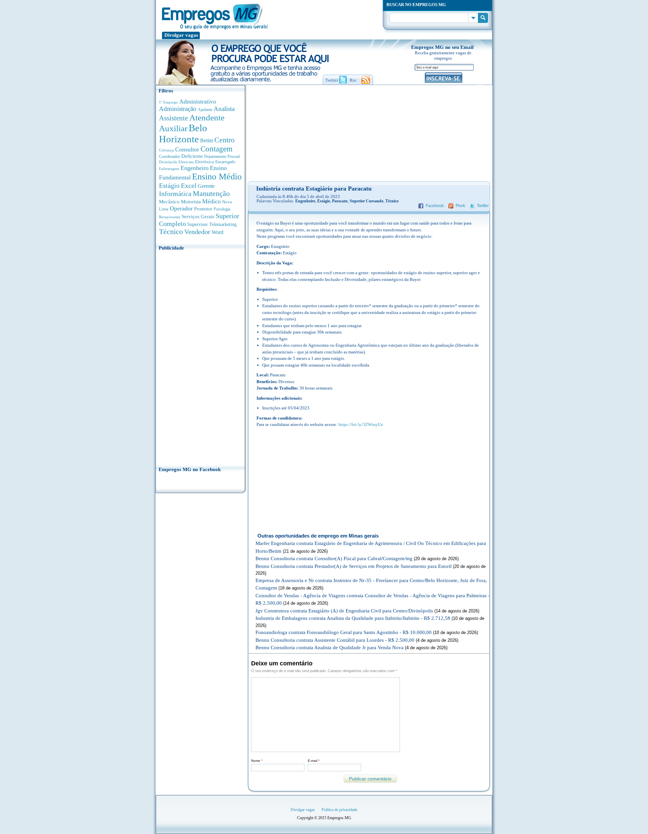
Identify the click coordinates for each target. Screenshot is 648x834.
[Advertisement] (200, 356)
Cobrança (166, 150)
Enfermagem (169, 169)
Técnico (171, 232)
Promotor (203, 208)
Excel (188, 185)
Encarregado (225, 162)
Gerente (206, 186)
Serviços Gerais (198, 216)
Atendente (206, 117)
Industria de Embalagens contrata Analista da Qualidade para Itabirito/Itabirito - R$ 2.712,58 (352, 618)
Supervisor (197, 224)
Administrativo (197, 101)
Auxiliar (173, 128)
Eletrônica (204, 161)
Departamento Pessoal (222, 156)
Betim (206, 140)
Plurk (460, 205)
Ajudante (205, 109)
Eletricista (186, 162)
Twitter (483, 205)
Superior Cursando (366, 201)
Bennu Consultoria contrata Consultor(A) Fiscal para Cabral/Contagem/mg (333, 558)
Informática (175, 193)
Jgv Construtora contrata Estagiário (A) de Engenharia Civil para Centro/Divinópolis (344, 610)
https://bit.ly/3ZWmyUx (361, 424)
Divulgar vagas (181, 35)
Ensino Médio (217, 176)
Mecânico (169, 201)
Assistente (173, 118)
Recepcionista (169, 217)
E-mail (314, 761)
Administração (177, 108)
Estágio (169, 185)
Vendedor (197, 231)
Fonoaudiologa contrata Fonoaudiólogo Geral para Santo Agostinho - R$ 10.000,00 (343, 632)
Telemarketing (223, 224)
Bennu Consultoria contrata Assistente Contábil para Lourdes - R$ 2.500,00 (334, 640)
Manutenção (211, 194)
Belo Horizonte (183, 133)
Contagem (216, 149)
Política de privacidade (339, 809)
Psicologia (222, 209)
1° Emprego (168, 102)
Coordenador (169, 156)
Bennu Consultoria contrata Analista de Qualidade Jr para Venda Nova (329, 647)
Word (217, 232)
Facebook (435, 205)
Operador (181, 208)
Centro (224, 140)
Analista (224, 108)
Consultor (187, 149)
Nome (257, 761)
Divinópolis (168, 162)
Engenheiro (195, 168)
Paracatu (340, 201)
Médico (211, 201)
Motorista (191, 201)
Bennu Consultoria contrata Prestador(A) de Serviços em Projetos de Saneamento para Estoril (353, 566)
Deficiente (192, 156)
